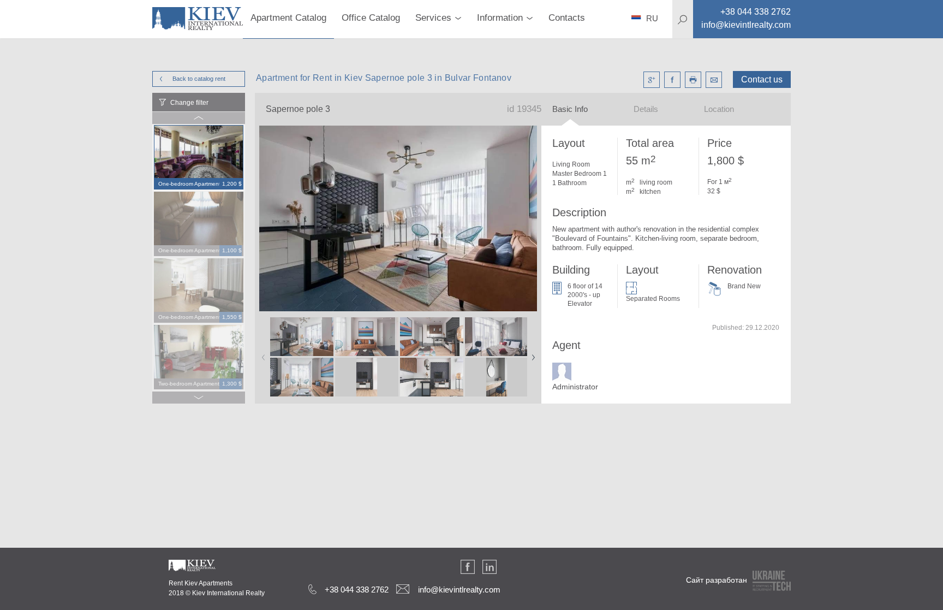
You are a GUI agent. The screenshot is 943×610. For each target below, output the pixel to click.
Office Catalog (371, 18)
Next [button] (531, 354)
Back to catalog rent (198, 78)
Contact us (762, 79)
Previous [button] (261, 354)
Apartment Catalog (288, 18)
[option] (198, 158)
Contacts (566, 18)
